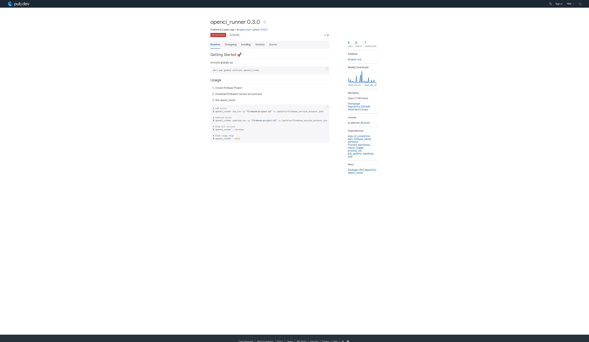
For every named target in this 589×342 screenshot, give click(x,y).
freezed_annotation (359, 144)
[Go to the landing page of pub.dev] (18, 4)
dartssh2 (353, 142)
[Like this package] (325, 34)
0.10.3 (264, 29)
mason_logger (355, 147)
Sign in (559, 3)
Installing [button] (246, 44)
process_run (355, 150)
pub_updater (355, 153)
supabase (368, 153)
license (365, 122)
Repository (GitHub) (359, 106)
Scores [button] (273, 44)
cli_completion (362, 136)
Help (569, 3)
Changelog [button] (231, 44)
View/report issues (358, 109)
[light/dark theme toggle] (580, 4)
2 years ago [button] (228, 29)
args (350, 136)
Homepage (354, 103)
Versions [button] (260, 44)
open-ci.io (244, 29)
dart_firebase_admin (359, 139)
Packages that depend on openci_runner (362, 171)
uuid (350, 156)
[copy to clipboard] (327, 68)
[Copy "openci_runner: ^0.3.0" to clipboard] (264, 22)
